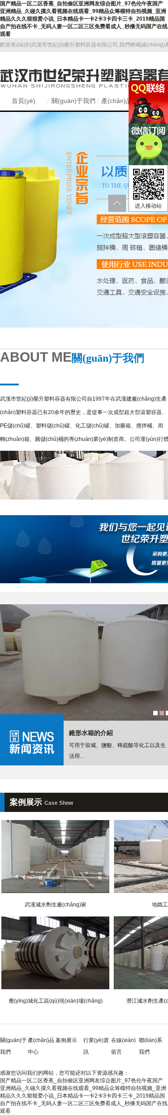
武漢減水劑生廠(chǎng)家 (55, 904)
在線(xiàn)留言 (123, 1046)
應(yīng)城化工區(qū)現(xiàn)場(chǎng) (56, 1001)
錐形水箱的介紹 (91, 732)
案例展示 (66, 1040)
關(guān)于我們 (73, 100)
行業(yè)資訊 (96, 1046)
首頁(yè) (23, 100)
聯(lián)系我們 (150, 1046)
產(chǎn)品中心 (123, 100)
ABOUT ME (72, 357)
